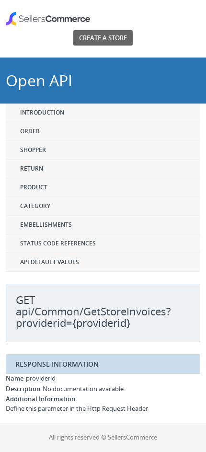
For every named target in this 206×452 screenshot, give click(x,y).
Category (35, 206)
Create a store (103, 38)
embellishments (46, 224)
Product (33, 187)
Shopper (33, 150)
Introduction (42, 112)
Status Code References (58, 243)
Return (31, 168)
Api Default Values (49, 262)
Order (30, 131)
